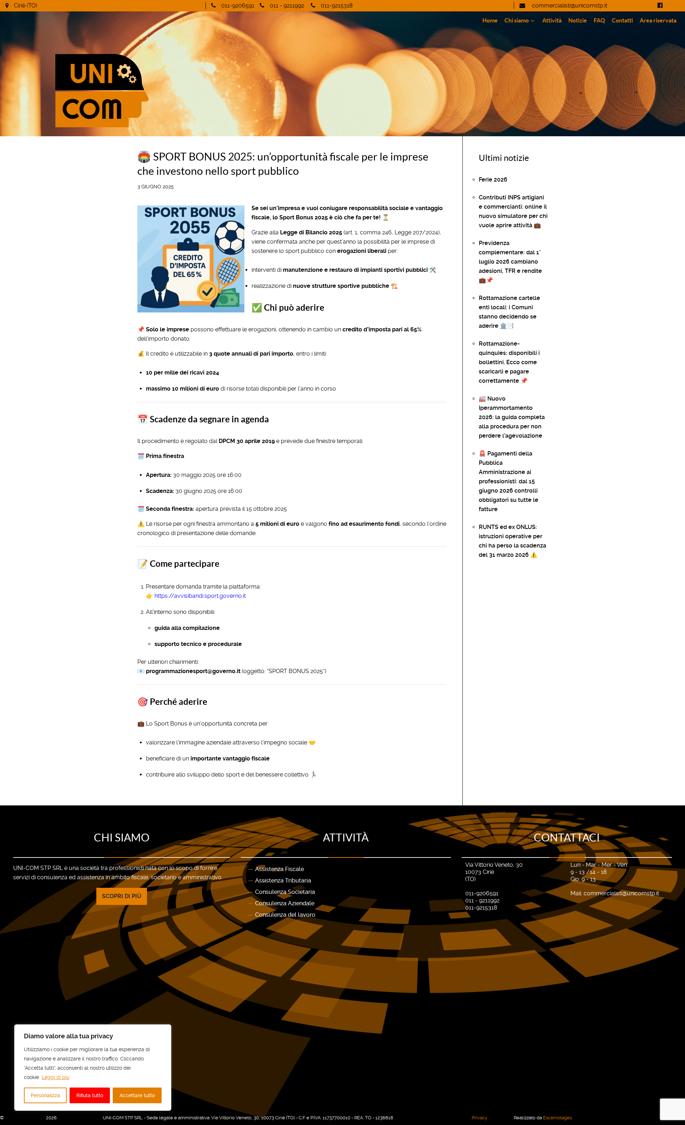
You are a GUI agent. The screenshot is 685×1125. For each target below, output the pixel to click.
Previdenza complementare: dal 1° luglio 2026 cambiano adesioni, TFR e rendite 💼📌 (510, 262)
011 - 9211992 (287, 5)
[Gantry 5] (152, 90)
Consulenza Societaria (285, 892)
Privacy (479, 1117)
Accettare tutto (137, 1095)
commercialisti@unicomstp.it (569, 5)
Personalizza (45, 1095)
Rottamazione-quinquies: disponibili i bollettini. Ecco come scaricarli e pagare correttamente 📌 (509, 362)
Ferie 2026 (493, 179)
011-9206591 (237, 5)
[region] (92, 1067)
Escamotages (557, 1117)
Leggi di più (55, 1077)
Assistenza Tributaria (283, 880)
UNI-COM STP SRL (25, 1117)
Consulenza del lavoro (285, 914)
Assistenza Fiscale (279, 869)
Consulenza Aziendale (284, 903)
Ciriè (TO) (25, 5)
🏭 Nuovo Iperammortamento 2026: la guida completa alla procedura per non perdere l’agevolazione (512, 417)
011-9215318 (336, 5)
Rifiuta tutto (89, 1095)
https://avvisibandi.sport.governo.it (200, 595)
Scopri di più (121, 896)
